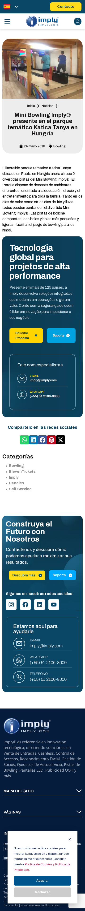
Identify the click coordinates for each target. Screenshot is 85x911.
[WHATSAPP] (19, 660)
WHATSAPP (38, 657)
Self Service (20, 489)
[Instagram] (11, 604)
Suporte (58, 335)
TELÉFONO (39, 674)
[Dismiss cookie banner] (69, 840)
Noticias (47, 106)
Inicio (31, 106)
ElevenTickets (22, 472)
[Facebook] (25, 604)
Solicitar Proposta (22, 335)
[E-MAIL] (19, 643)
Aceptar (42, 880)
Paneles (16, 483)
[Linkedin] (39, 604)
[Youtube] (53, 604)
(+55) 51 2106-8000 (48, 662)
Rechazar (42, 892)
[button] (24, 439)
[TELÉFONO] (19, 677)
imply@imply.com (46, 646)
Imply (14, 477)
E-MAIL (35, 640)
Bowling (59, 146)
